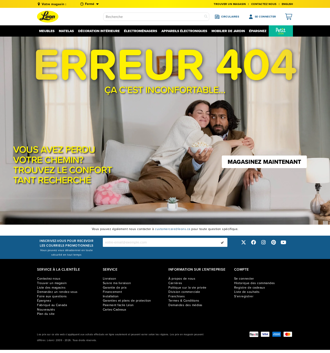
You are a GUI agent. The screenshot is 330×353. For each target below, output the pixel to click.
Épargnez (257, 31)
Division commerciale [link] (184, 291)
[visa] (265, 334)
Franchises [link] (176, 296)
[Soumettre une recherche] (206, 16)
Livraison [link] (109, 278)
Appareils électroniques (184, 31)
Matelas (66, 31)
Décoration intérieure (99, 31)
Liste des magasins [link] (51, 287)
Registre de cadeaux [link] (249, 287)
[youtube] (283, 242)
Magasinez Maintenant (264, 162)
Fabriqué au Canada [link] (52, 305)
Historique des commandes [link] (254, 283)
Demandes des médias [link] (185, 305)
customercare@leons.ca (172, 229)
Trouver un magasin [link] (230, 4)
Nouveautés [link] (46, 309)
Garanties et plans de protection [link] (127, 300)
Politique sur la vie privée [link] (187, 287)
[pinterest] (273, 242)
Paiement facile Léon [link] (118, 305)
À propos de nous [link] (181, 278)
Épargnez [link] (44, 300)
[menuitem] (281, 31)
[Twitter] (243, 242)
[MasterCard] (287, 334)
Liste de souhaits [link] (247, 291)
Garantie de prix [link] (115, 287)
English (287, 4)
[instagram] (263, 242)
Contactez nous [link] (264, 4)
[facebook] (253, 242)
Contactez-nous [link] (48, 278)
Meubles (47, 31)
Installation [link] (111, 296)
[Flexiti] (253, 334)
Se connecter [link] (244, 278)
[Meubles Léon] (47, 17)
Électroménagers (140, 31)
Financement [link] (112, 291)
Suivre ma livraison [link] (117, 283)
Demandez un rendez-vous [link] (57, 291)
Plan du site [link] (46, 313)
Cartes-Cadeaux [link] (114, 309)
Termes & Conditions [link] (183, 300)
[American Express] (276, 334)
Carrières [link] (175, 283)
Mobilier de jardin (228, 31)
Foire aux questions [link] (52, 296)
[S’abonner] (222, 242)
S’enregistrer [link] (244, 296)
